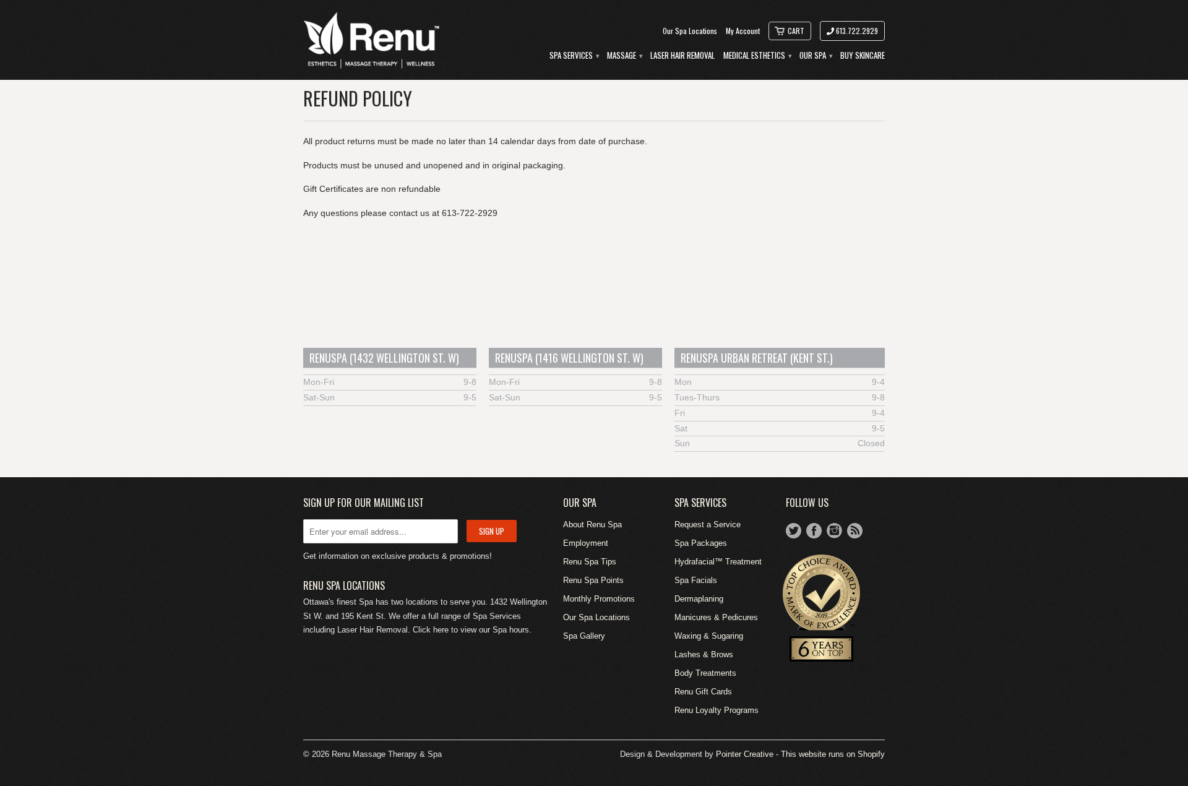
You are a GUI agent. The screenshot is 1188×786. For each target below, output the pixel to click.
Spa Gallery (584, 636)
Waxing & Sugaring (708, 636)
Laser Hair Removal (682, 55)
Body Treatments (705, 673)
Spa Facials (695, 580)
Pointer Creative (744, 754)
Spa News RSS (855, 530)
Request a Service (707, 524)
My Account (743, 30)
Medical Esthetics (757, 55)
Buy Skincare (862, 55)
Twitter (793, 530)
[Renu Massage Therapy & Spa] (371, 40)
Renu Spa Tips (589, 561)
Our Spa (815, 55)
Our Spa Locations (690, 30)
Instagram (834, 530)
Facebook (814, 530)
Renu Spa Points (593, 580)
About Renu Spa (592, 524)
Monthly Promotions (599, 598)
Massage (624, 55)
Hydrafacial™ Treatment (718, 561)
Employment (585, 543)
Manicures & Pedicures (716, 617)
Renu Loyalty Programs (716, 710)
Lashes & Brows (703, 654)
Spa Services (573, 55)
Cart (796, 30)
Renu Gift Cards (703, 691)
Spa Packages (700, 543)
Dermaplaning (698, 598)
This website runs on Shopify (833, 754)
